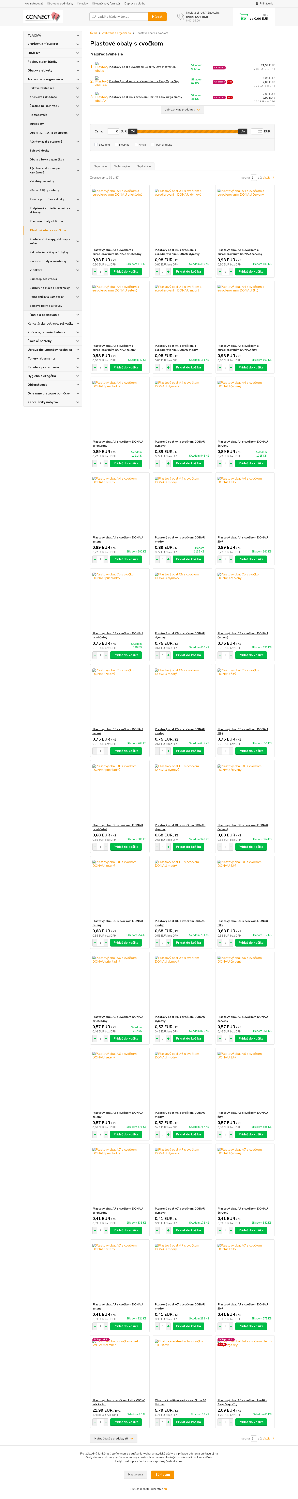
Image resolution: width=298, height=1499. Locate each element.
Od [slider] (133, 131)
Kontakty (82, 3)
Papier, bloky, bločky (42, 62)
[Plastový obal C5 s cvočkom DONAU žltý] (245, 695)
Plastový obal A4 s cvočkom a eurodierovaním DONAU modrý (176, 348)
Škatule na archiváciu (44, 106)
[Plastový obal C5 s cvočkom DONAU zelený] (119, 695)
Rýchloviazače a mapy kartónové (45, 170)
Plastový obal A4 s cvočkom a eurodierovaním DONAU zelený (113, 348)
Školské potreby (39, 341)
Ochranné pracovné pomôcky (49, 393)
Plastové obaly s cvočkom (48, 230)
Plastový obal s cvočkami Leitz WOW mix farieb (142, 67)
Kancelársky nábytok (43, 402)
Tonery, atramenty (42, 358)
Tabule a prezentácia (43, 367)
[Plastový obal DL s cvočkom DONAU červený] (245, 791)
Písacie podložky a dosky (47, 199)
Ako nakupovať (34, 3)
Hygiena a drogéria (42, 376)
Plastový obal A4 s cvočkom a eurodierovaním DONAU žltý (238, 348)
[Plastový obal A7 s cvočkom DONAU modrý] (182, 1271)
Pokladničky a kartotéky (46, 297)
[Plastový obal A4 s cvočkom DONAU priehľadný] (119, 408)
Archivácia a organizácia (45, 79)
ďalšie (267, 178)
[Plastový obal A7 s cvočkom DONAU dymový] (182, 1175)
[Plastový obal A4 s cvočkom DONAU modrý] (182, 504)
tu (165, 1489)
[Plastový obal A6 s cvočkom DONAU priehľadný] (119, 983)
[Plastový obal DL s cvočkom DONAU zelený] (119, 887)
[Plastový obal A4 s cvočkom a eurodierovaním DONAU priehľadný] (119, 216)
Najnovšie (100, 166)
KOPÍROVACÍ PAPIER (43, 44)
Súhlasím (162, 1474)
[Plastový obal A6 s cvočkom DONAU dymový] (182, 983)
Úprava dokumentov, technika (50, 350)
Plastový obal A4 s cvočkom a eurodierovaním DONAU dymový (177, 252)
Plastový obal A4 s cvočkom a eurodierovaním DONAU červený (240, 252)
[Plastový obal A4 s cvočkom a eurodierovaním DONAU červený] (245, 216)
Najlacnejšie (122, 166)
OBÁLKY (34, 53)
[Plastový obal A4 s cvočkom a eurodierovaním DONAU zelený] (119, 312)
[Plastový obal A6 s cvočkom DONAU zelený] (119, 1079)
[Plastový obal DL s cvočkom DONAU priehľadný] (119, 791)
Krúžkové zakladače (43, 97)
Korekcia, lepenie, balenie (46, 332)
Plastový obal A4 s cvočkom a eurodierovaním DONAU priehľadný (116, 252)
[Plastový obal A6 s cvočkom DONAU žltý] (245, 1079)
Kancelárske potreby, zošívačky (50, 324)
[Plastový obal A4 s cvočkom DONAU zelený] (119, 504)
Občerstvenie (37, 385)
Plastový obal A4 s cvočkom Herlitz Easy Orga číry (144, 81)
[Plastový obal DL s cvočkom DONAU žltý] (245, 887)
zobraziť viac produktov (180, 110)
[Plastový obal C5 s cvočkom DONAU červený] (245, 600)
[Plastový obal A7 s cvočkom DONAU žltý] (245, 1271)
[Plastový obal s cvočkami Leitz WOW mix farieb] (119, 1367)
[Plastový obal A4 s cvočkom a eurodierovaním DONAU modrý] (182, 312)
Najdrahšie (144, 166)
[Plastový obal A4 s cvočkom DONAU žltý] (245, 504)
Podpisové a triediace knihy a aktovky (50, 210)
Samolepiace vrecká (43, 279)
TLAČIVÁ (34, 36)
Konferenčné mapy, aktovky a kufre (50, 241)
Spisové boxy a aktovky (46, 306)
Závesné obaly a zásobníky (48, 261)
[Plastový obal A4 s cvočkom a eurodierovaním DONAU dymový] (182, 216)
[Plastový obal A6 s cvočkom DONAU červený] (245, 983)
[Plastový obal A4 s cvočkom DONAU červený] (245, 408)
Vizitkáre (36, 270)
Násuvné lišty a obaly (44, 190)
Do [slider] (243, 131)
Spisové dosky (39, 151)
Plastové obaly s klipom (46, 221)
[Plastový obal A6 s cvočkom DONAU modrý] (182, 1079)
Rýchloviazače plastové (46, 142)
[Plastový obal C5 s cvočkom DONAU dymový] (182, 600)
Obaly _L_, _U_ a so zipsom (49, 133)
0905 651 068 (197, 17)
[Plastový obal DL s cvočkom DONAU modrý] (182, 887)
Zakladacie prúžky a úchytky (49, 252)
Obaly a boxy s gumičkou (47, 159)
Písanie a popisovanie (43, 315)
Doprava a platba (134, 3)
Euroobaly (37, 124)
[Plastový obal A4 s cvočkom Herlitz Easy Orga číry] (245, 1367)
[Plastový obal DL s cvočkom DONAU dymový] (182, 791)
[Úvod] (54, 16)
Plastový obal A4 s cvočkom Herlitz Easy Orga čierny (145, 97)
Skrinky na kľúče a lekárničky (50, 288)
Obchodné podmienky (60, 3)
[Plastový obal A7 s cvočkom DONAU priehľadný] (119, 1175)
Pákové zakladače (42, 88)
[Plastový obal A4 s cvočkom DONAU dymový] (182, 408)
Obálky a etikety (40, 70)
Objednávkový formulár (106, 3)
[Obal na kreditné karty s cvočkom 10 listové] (182, 1367)
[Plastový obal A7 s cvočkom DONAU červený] (245, 1175)
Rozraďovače (38, 115)
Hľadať (157, 16)
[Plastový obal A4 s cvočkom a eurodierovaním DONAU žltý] (245, 312)
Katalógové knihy (42, 181)
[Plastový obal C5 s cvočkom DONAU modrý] (182, 695)
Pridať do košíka (126, 271)
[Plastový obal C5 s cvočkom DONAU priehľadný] (119, 600)
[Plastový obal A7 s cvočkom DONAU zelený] (119, 1271)
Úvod (93, 33)
